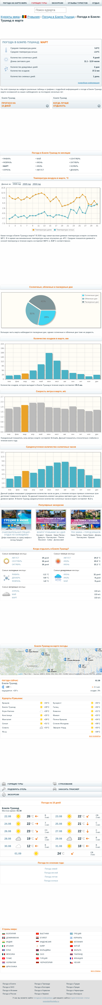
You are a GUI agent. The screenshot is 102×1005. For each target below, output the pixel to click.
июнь (39, 162)
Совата (5, 728)
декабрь (74, 170)
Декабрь (16, 578)
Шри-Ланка (11, 967)
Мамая (56, 715)
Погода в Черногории (74, 990)
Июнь (66, 564)
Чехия (77, 962)
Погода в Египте (9, 984)
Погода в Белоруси (74, 994)
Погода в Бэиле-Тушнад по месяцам (51, 153)
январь (7, 159)
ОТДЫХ (95, 3)
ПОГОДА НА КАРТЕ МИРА (15, 3)
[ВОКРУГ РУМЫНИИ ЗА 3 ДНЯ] (50, 530)
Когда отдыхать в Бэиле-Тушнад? (51, 549)
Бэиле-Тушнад (9, 707)
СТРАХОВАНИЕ (65, 784)
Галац (55, 707)
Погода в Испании (10, 990)
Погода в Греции (73, 987)
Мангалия (6, 719)
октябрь (74, 162)
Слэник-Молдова (61, 723)
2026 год (17, 184)
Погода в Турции (73, 984)
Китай (77, 946)
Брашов (5, 703)
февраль (7, 162)
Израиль (78, 938)
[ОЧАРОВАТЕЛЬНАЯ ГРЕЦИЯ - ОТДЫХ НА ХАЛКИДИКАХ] (16, 530)
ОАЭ (42, 954)
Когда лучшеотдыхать (61, 104)
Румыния (33, 16)
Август (15, 558)
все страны (96, 971)
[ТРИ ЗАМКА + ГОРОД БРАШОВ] (85, 530)
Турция (43, 958)
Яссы (4, 732)
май (39, 159)
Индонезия (45, 942)
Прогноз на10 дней (9, 104)
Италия (9, 946)
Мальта (77, 950)
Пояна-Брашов (60, 719)
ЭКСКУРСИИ (57, 3)
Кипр (42, 946)
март (5, 166)
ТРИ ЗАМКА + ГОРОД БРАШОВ (85, 532)
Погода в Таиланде (42, 984)
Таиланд (78, 954)
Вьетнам (44, 934)
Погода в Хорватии (42, 990)
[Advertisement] (51, 30)
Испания (78, 942)
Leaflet (20, 674)
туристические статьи (80, 998)
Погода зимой (51, 869)
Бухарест (57, 703)
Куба (8, 950)
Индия (9, 942)
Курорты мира (10, 16)
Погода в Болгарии (42, 987)
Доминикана (12, 938)
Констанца (7, 715)
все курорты (95, 736)
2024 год (37, 184)
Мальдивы (45, 950)
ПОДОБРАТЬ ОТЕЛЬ (17, 789)
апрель (6, 170)
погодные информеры (43, 998)
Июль (66, 561)
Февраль (16, 581)
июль (39, 166)
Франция (78, 958)
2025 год (27, 184)
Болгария (11, 934)
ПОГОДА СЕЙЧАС (10, 680)
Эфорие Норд (59, 728)
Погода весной (51, 873)
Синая (5, 723)
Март (14, 598)
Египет (43, 938)
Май (66, 581)
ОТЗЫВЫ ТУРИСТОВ (78, 3)
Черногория (46, 962)
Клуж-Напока (8, 711)
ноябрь (74, 166)
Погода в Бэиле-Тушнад (58, 16)
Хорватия (11, 962)
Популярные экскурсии (51, 505)
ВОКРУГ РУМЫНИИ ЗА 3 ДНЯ (51, 532)
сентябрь (75, 159)
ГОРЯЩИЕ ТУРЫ (39, 3)
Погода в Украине (42, 994)
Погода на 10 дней (51, 803)
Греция (77, 934)
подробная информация (88, 83)
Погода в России (9, 994)
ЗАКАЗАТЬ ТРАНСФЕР (68, 789)
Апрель (15, 591)
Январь (15, 574)
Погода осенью (51, 881)
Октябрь (16, 564)
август (40, 170)
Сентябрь (17, 561)
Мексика (10, 954)
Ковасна (57, 711)
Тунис (9, 958)
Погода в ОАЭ (8, 987)
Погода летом (51, 877)
